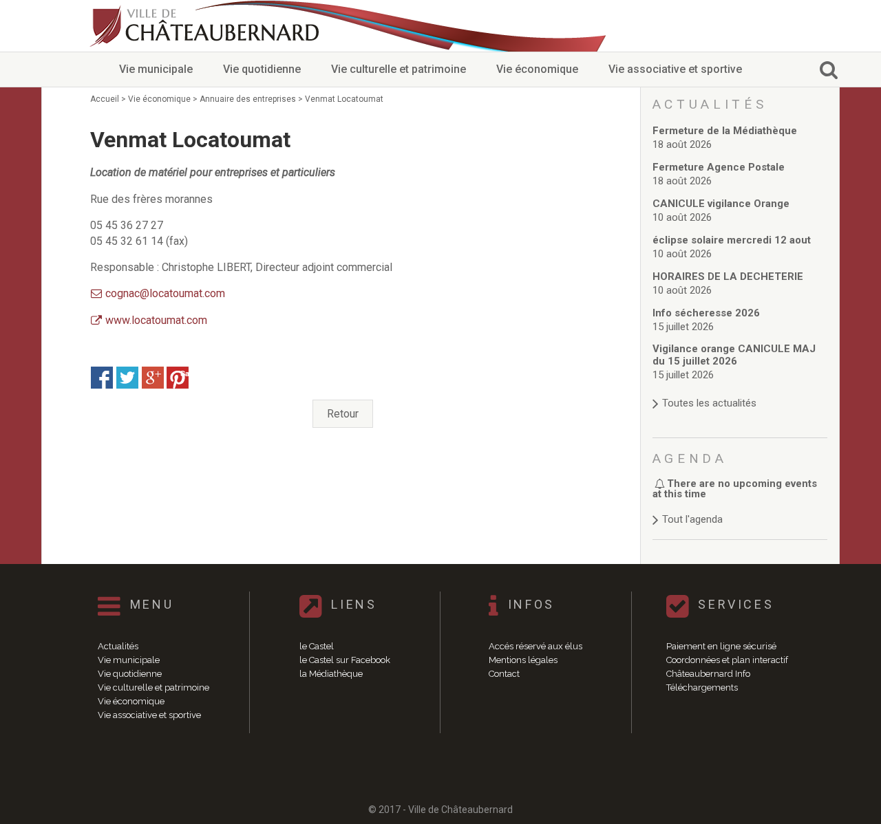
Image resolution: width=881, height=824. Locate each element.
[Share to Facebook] (102, 378)
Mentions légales (523, 660)
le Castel (316, 646)
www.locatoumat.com (156, 320)
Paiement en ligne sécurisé (721, 646)
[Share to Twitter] (127, 378)
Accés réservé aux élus (535, 646)
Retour (343, 413)
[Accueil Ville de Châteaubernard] (206, 26)
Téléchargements (702, 687)
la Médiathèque (331, 674)
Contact (504, 674)
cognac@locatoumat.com (165, 293)
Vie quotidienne (262, 69)
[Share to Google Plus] (153, 378)
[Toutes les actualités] (740, 389)
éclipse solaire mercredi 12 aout (731, 240)
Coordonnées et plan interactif (727, 660)
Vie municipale (156, 69)
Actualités (118, 646)
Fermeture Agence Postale (718, 167)
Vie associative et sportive (675, 69)
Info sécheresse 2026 (706, 313)
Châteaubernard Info (708, 674)
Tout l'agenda (692, 519)
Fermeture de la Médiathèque (724, 130)
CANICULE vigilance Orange (720, 203)
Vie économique (537, 69)
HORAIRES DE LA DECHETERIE (727, 276)
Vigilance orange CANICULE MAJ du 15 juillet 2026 (734, 355)
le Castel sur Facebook (344, 660)
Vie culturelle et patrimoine (398, 69)
